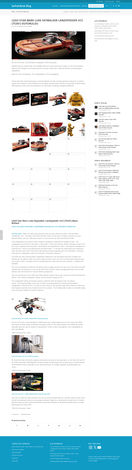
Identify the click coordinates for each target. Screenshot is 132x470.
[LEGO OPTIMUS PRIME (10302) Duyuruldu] (1, 235)
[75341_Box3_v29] (48, 45)
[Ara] (106, 6)
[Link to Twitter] (116, 5)
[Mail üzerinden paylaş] (80, 425)
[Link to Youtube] (119, 5)
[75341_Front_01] (21, 144)
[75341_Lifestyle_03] (76, 144)
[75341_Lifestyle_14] (76, 190)
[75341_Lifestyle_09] (58, 174)
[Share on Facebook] (17, 425)
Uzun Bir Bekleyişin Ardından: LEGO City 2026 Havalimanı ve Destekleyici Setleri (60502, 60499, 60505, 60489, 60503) (106, 26)
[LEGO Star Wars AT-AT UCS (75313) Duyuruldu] (27, 352)
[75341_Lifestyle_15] (21, 205)
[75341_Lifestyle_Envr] (58, 205)
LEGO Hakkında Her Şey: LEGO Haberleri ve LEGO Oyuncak (27, 446)
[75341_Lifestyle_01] (58, 144)
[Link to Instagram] (113, 5)
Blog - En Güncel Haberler (20, 12)
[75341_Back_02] (21, 127)
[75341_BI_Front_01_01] (76, 129)
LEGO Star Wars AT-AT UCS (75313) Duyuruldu (25, 356)
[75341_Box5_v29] (39, 99)
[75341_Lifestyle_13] (58, 190)
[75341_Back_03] (39, 129)
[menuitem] (99, 1)
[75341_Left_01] (39, 144)
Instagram (118, 1)
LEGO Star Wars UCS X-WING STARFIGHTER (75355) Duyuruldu (30, 318)
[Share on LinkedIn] (59, 425)
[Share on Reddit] (69, 425)
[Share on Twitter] (27, 425)
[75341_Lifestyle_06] (76, 159)
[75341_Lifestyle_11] (21, 190)
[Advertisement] (107, 72)
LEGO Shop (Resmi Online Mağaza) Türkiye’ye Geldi (106, 39)
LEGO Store (15, 458)
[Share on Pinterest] (48, 425)
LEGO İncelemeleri (16, 452)
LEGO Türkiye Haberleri (18, 449)
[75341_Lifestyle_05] (58, 159)
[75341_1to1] (76, 99)
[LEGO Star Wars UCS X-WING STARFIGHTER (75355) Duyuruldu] (30, 314)
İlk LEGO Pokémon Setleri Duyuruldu (104, 36)
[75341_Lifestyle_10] (76, 174)
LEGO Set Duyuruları (109, 1)
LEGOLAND (15, 461)
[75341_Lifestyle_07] (21, 174)
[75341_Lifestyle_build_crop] (39, 205)
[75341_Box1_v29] (21, 99)
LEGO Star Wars (27, 26)
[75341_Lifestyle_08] (39, 174)
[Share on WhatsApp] (38, 425)
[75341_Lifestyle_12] (39, 190)
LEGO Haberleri (99, 1)
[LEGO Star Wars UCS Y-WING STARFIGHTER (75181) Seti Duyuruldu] (27, 390)
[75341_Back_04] (58, 129)
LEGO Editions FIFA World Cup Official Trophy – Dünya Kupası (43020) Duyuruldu (106, 32)
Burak (28, 414)
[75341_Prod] (58, 99)
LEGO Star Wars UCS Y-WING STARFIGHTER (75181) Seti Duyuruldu (31, 394)
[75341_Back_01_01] (76, 114)
